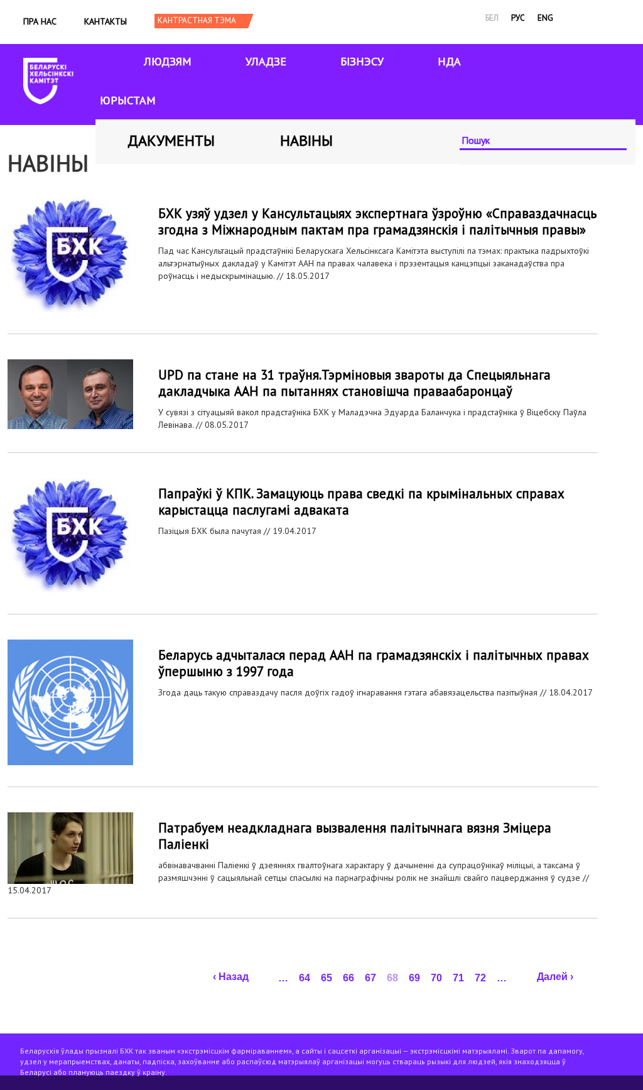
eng (545, 18)
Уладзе (266, 61)
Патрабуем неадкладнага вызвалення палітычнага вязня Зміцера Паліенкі (354, 836)
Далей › (555, 976)
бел (492, 18)
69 (414, 978)
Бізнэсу (362, 61)
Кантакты (105, 21)
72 (480, 978)
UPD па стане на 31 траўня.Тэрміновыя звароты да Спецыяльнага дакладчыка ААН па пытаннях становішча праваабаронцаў (354, 383)
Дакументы (171, 140)
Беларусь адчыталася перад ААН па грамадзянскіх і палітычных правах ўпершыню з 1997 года (373, 663)
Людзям (168, 61)
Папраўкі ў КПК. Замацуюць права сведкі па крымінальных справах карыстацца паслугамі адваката (361, 501)
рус (518, 18)
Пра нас (40, 21)
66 (348, 978)
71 (458, 978)
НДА (449, 61)
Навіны (306, 140)
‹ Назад (231, 976)
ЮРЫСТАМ (128, 100)
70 (436, 978)
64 (304, 978)
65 (326, 978)
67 (370, 978)
